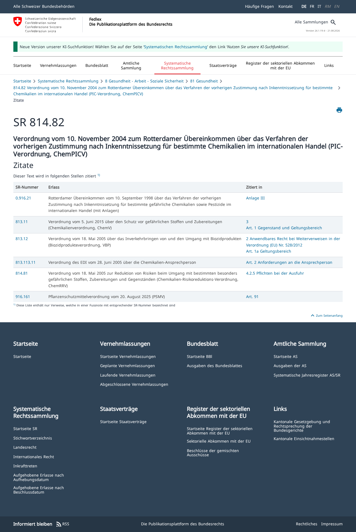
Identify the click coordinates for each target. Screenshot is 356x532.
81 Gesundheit (204, 81)
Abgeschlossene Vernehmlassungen (134, 384)
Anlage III (255, 198)
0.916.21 (23, 198)
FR (312, 6)
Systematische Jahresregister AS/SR (307, 374)
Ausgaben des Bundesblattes (214, 365)
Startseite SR (25, 428)
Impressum (332, 523)
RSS (62, 524)
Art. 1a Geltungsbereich (268, 251)
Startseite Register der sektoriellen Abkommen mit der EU (220, 430)
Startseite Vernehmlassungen (128, 356)
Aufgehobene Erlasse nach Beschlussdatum (38, 489)
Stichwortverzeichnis (32, 437)
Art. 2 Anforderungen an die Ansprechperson (289, 262)
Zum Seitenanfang (326, 315)
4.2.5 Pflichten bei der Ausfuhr (275, 273)
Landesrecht (24, 447)
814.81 (22, 273)
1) (98, 175)
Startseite (22, 81)
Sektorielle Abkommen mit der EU (219, 440)
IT (319, 6)
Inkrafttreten (25, 465)
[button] (58, 65)
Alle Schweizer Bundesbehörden (44, 6)
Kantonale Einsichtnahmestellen (304, 438)
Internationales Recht (33, 456)
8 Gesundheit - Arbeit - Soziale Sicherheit (144, 81)
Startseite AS (286, 356)
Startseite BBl (199, 356)
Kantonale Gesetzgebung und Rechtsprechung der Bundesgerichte (302, 425)
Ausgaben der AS (290, 365)
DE (303, 6)
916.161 (23, 296)
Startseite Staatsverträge (123, 421)
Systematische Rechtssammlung (68, 81)
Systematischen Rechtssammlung (175, 46)
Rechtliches (306, 523)
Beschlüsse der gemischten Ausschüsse (213, 452)
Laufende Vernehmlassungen (127, 374)
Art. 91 (252, 296)
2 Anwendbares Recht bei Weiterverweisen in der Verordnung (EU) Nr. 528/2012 (293, 241)
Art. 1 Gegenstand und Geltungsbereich (284, 227)
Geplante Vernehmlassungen (127, 365)
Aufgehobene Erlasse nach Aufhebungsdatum (38, 477)
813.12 (22, 238)
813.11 (22, 221)
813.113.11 (26, 262)
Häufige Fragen (259, 6)
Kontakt (285, 6)
